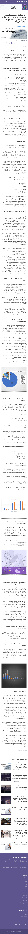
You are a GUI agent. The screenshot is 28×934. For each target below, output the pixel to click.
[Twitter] (25, 925)
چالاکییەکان (25, 918)
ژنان (26, 883)
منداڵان (25, 898)
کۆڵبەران (19, 43)
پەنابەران (25, 886)
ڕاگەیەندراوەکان (24, 916)
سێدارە (25, 879)
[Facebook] (19, 925)
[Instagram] (22, 925)
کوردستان (14, 43)
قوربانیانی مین (24, 897)
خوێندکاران (25, 900)
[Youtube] (16, 925)
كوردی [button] (4, 1)
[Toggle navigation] (2, 6)
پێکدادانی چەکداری (23, 902)
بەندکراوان (25, 877)
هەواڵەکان (25, 43)
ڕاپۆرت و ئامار (24, 46)
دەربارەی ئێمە (24, 912)
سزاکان (26, 881)
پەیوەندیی (25, 914)
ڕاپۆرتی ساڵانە (7, 43)
